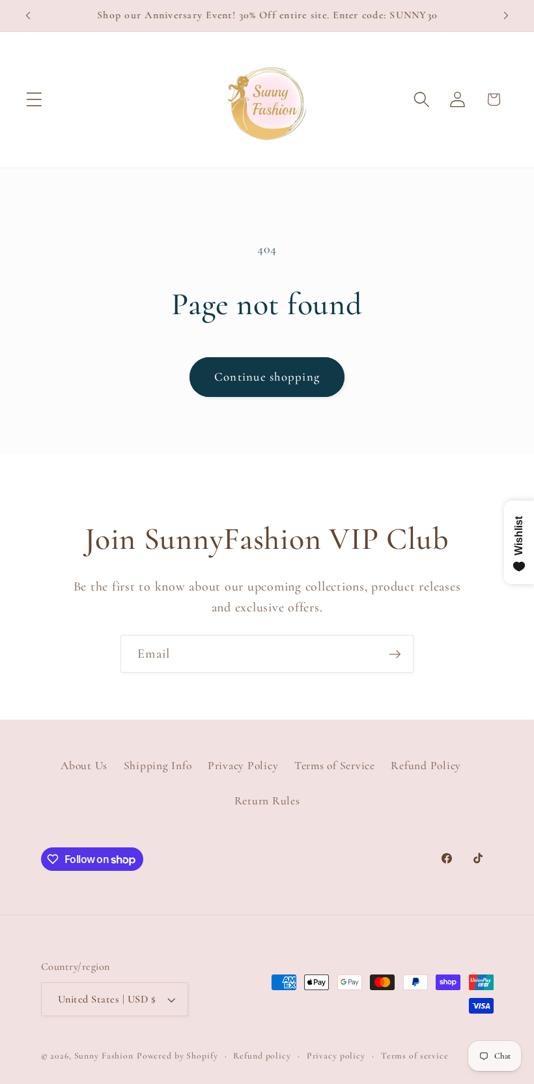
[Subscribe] (395, 654)
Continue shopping (267, 377)
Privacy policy (336, 1055)
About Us (84, 765)
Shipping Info (158, 765)
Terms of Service (334, 765)
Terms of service (415, 1055)
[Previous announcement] (28, 15)
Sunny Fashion (104, 1055)
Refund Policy (426, 765)
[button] (34, 99)
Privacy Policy (243, 765)
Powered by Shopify (177, 1055)
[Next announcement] (506, 15)
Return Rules (267, 801)
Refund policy (261, 1055)
